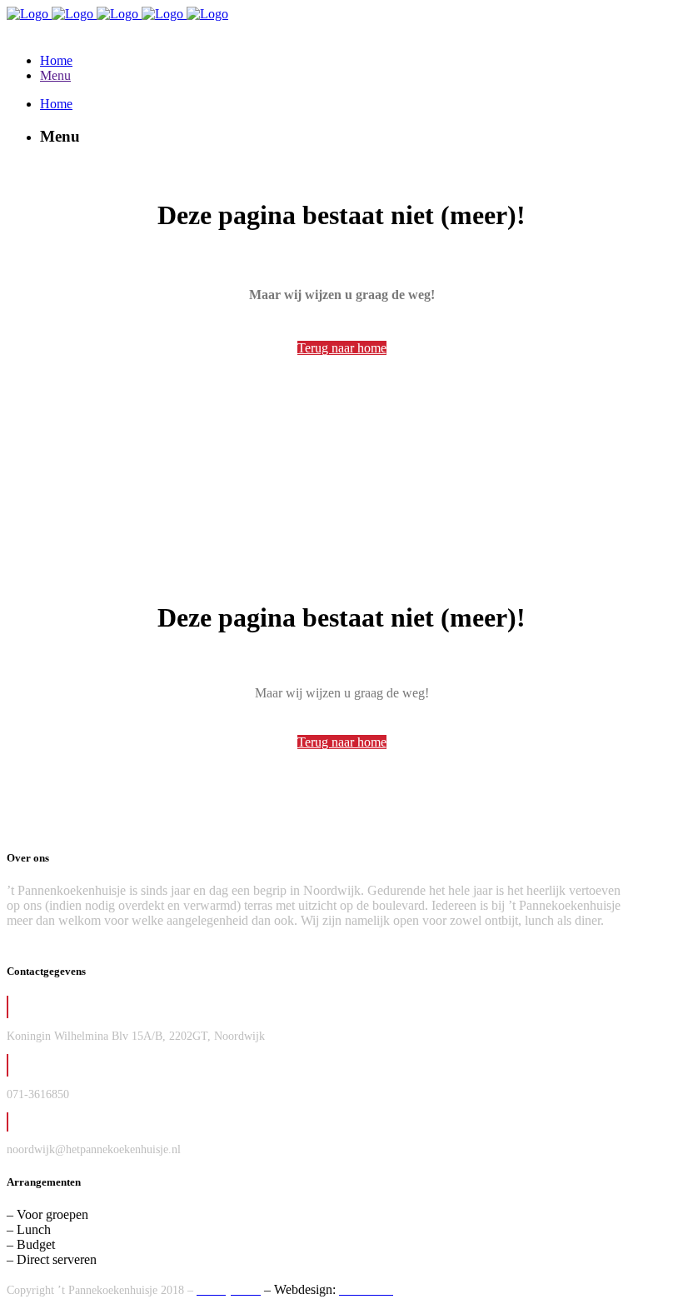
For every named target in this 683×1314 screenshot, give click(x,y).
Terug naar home (341, 348)
